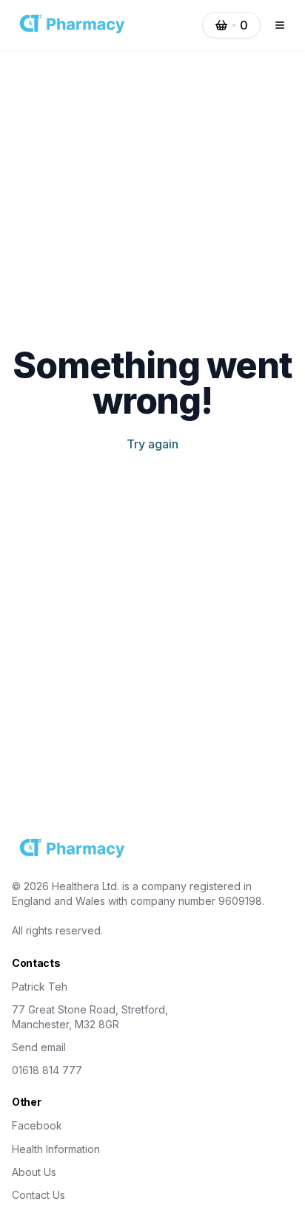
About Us (34, 1172)
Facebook (37, 1125)
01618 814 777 (47, 1070)
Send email (39, 1047)
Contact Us (38, 1195)
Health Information (56, 1149)
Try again (152, 444)
